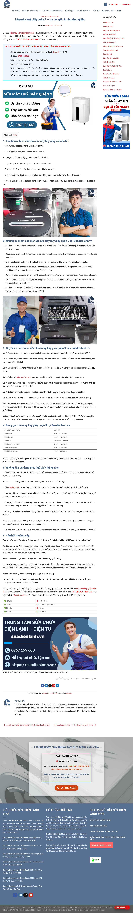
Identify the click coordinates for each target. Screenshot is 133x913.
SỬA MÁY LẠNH (35, 11)
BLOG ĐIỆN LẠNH (107, 11)
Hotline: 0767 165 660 (101, 845)
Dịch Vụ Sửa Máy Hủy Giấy (50, 16)
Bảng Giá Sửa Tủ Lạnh (111, 74)
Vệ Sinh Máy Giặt (109, 62)
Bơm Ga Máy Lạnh (109, 42)
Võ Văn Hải (58, 25)
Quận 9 (56, 52)
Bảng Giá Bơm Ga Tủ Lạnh (112, 90)
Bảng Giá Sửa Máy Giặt (111, 58)
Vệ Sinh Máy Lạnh (109, 34)
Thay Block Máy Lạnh (110, 50)
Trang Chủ (16, 11)
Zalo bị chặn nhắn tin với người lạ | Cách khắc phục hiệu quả (27, 725)
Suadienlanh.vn (20, 595)
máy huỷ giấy (13, 487)
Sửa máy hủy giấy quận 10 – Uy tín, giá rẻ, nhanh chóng (74, 725)
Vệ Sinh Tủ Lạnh (108, 78)
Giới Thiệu (25, 11)
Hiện (15, 135)
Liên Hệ (118, 11)
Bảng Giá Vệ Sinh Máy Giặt (112, 66)
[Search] (105, 4)
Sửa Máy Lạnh (108, 26)
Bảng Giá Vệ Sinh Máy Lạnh (113, 38)
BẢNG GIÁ (96, 11)
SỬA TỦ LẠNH (69, 11)
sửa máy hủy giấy (24, 377)
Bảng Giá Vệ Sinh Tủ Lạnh (112, 82)
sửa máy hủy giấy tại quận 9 (22, 33)
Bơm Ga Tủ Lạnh (109, 86)
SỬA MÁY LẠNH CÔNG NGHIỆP (52, 11)
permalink (69, 693)
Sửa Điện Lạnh (108, 22)
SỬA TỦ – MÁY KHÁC (83, 11)
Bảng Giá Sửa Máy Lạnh (111, 30)
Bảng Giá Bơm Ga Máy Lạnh (113, 46)
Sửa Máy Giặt (107, 54)
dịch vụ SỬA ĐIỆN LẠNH (100, 820)
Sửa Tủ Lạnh (107, 70)
